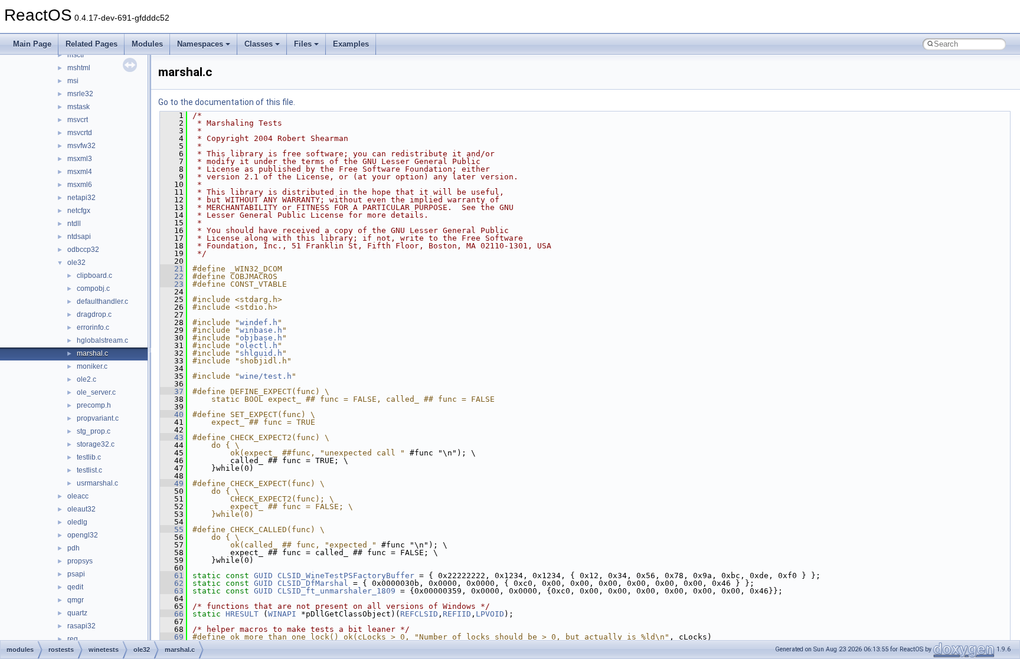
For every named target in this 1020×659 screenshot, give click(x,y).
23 (172, 284)
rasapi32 (81, 626)
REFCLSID (419, 613)
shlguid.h (261, 353)
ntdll (74, 223)
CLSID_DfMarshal (312, 583)
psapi (76, 574)
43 (172, 437)
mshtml (78, 68)
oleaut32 (81, 509)
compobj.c (93, 288)
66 (172, 613)
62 (172, 583)
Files (303, 44)
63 (172, 590)
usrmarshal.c (97, 483)
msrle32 (80, 94)
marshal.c (92, 353)
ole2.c (86, 379)
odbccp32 (83, 249)
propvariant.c (98, 418)
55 (172, 529)
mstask (78, 107)
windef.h (258, 322)
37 (172, 391)
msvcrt (77, 120)
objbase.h (261, 337)
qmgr (75, 600)
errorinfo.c (93, 327)
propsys (80, 561)
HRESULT (242, 613)
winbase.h (261, 330)
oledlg (77, 522)
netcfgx (78, 210)
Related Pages (91, 44)
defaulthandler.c (102, 301)
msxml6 (79, 185)
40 (172, 414)
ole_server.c (96, 392)
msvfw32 (81, 146)
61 (172, 575)
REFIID (457, 613)
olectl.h (258, 345)
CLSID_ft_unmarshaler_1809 (336, 590)
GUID (263, 575)
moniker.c (92, 366)
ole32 (76, 262)
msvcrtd (79, 133)
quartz (77, 613)
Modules (147, 44)
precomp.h (94, 405)
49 (172, 483)
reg (72, 639)
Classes (258, 44)
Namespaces (200, 44)
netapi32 (81, 198)
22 (172, 276)
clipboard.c (94, 275)
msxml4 (79, 172)
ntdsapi (79, 236)
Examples (351, 44)
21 (172, 268)
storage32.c (96, 444)
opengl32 (82, 535)
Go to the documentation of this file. (226, 102)
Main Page (32, 44)
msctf (75, 55)
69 (172, 636)
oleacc (78, 496)
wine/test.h (266, 376)
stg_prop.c (93, 431)
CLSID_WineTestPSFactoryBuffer (345, 575)
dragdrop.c (94, 314)
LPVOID (490, 613)
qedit (75, 587)
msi (73, 81)
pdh (73, 548)
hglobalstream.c (102, 340)
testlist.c (89, 470)
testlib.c (89, 457)
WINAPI (282, 613)
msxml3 (79, 159)
